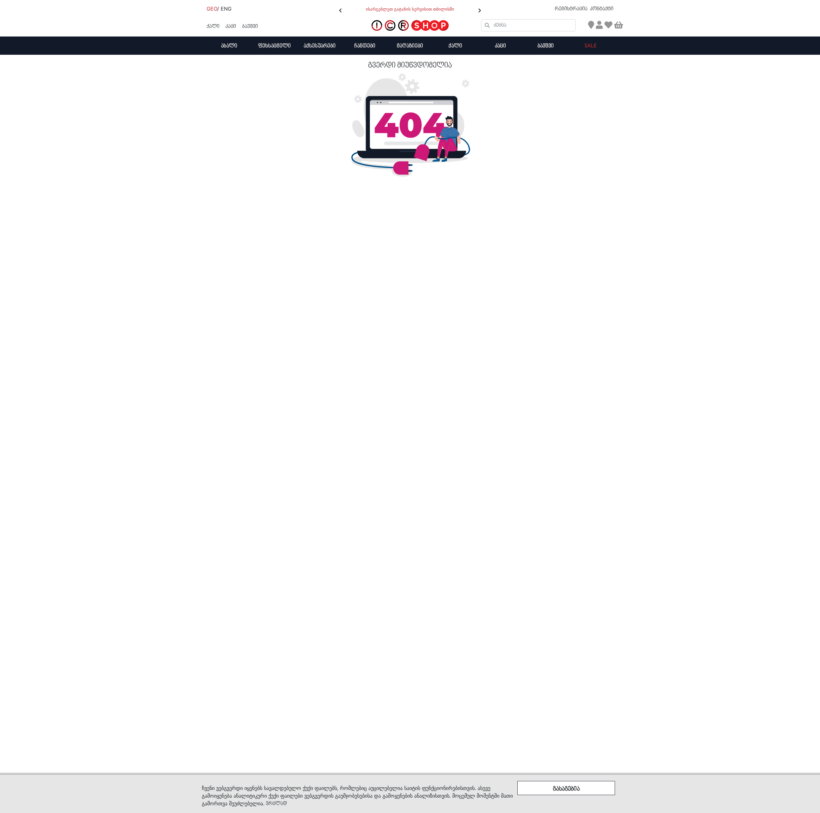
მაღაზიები (410, 46)
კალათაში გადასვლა (560, 55)
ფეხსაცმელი (274, 46)
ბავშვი (545, 46)
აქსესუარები (320, 46)
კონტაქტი (601, 9)
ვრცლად (276, 803)
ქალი (455, 46)
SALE (591, 46)
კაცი (500, 46)
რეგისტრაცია (571, 9)
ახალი (229, 46)
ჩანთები (364, 46)
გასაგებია (566, 789)
